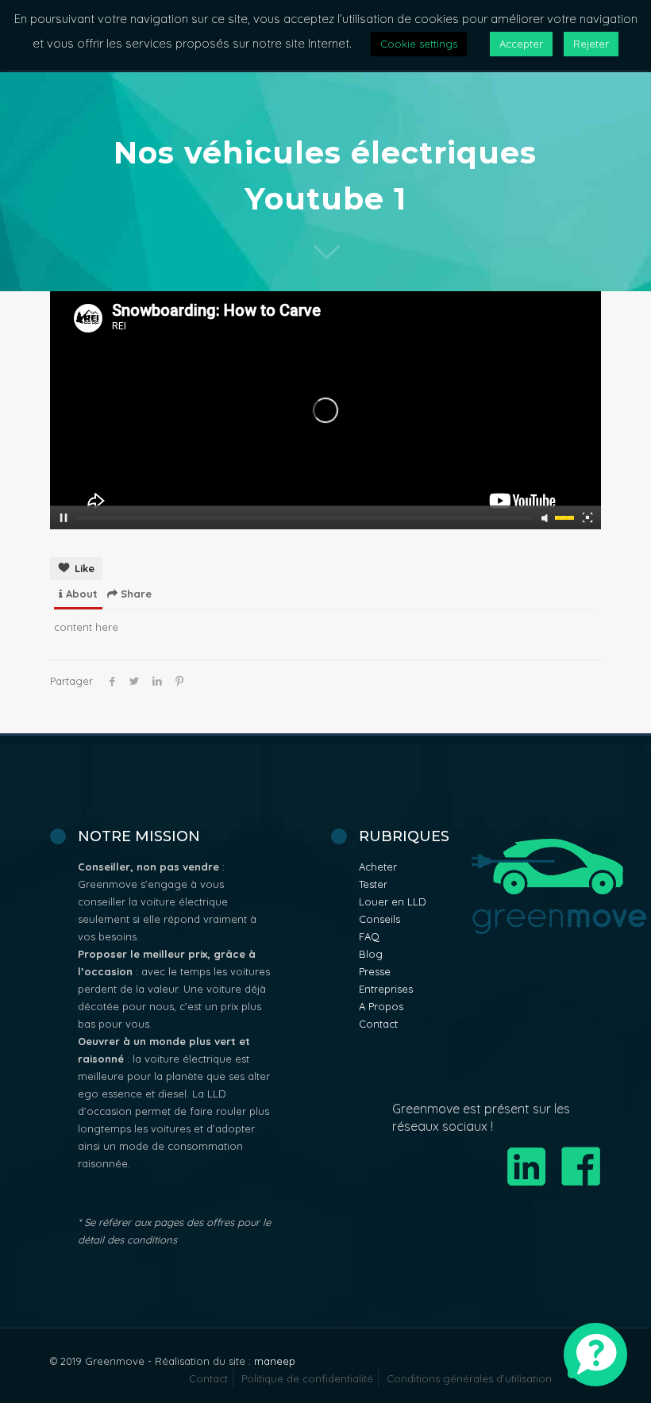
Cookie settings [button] (418, 43)
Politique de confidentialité (307, 1378)
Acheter (378, 866)
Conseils (379, 919)
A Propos (381, 1006)
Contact (378, 1023)
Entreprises (386, 988)
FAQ (369, 936)
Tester (373, 884)
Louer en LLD (392, 901)
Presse (375, 971)
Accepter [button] (521, 43)
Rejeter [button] (591, 43)
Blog (371, 954)
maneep (274, 1361)
